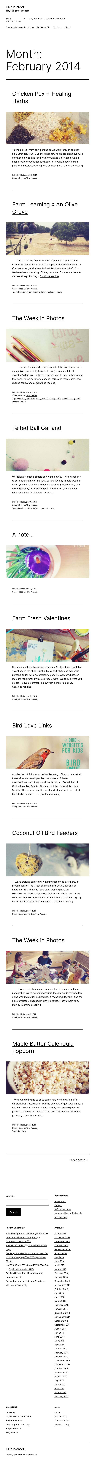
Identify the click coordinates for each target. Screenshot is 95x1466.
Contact (57, 27)
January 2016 (61, 1277)
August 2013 (60, 1376)
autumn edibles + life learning (68, 1213)
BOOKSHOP (43, 27)
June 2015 (59, 1297)
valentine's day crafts (51, 398)
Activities (30, 914)
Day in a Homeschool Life (20, 27)
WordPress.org (61, 1424)
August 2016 (60, 1253)
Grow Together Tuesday (18, 1424)
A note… (23, 534)
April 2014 (59, 1344)
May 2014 (59, 1341)
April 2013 (59, 1388)
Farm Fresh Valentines (41, 618)
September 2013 (62, 1372)
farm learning (34, 292)
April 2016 (59, 1265)
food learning (56, 292)
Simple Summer (13, 1428)
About (68, 27)
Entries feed (60, 1416)
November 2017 (62, 1237)
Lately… (58, 1205)
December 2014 (62, 1313)
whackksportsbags (15, 1245)
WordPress (31, 1454)
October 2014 (61, 1321)
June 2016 (59, 1261)
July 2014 (59, 1333)
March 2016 (60, 1269)
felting (38, 398)
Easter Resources (14, 1420)
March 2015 (60, 1301)
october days (60, 1217)
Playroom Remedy (55, 18)
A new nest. (60, 1201)
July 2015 (59, 1293)
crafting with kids (27, 398)
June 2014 (59, 1337)
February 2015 (61, 1305)
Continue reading (73, 165)
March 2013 (60, 1392)
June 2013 (59, 1384)
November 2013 (62, 1364)
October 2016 (61, 1245)
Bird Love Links (32, 725)
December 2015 (62, 1281)
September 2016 (62, 1249)
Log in (57, 1412)
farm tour (45, 292)
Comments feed (62, 1420)
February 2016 (61, 1273)
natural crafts (48, 508)
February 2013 (61, 1396)
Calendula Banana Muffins (18, 1241)
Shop (13, 20)
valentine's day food (71, 398)
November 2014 (62, 1317)
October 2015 (61, 1289)
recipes (22, 1131)
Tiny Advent (35, 18)
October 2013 (61, 1368)
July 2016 (59, 1257)
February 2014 (61, 1352)
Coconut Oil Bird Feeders (45, 832)
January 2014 (61, 1356)
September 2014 (62, 1325)
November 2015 (62, 1285)
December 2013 (62, 1360)
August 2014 (60, 1329)
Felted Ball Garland (36, 427)
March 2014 (60, 1348)
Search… (10, 1196)
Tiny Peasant (16, 7)
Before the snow (62, 1209)
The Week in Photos (38, 318)
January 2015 (61, 1309)
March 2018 (60, 1233)
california (23, 292)
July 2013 (59, 1380)
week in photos (19, 401)
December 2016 (62, 1241)
